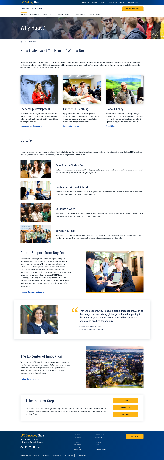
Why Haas (23, 14)
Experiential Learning (71, 126)
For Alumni (97, 447)
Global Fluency (111, 126)
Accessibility (69, 455)
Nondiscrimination (82, 455)
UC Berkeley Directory (79, 447)
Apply (125, 401)
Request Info (125, 407)
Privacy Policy (57, 455)
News (103, 2)
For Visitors (76, 442)
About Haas (85, 2)
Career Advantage (63, 14)
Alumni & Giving (133, 2)
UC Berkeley (46, 455)
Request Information (133, 8)
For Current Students (100, 440)
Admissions (79, 14)
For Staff (97, 444)
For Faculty (98, 442)
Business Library (78, 444)
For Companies (77, 437)
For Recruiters (77, 440)
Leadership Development (30, 126)
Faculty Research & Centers (116, 2)
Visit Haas (125, 414)
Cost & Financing (95, 14)
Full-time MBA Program (31, 8)
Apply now (134, 436)
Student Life (47, 14)
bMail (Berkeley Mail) (100, 437)
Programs (95, 2)
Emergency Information (101, 449)
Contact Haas (77, 449)
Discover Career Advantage (31, 292)
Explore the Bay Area (28, 379)
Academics (33, 14)
